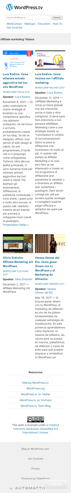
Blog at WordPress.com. (36, 448)
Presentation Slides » (16, 224)
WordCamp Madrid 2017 (49, 283)
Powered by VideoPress (35, 478)
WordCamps (14, 23)
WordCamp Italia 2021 (16, 92)
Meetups (29, 23)
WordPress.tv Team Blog (35, 405)
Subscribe (56, 484)
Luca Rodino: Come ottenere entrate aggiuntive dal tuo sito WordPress (15, 80)
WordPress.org (36, 388)
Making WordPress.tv (35, 382)
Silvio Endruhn (23, 279)
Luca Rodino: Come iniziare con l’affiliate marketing (49, 78)
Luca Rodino (22, 96)
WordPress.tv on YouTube (35, 400)
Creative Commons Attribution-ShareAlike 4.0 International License (36, 428)
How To (57, 23)
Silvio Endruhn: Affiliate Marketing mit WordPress (18, 261)
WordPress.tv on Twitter (35, 394)
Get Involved (14, 27)
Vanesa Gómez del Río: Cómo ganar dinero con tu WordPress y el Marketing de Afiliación (47, 268)
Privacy (35, 468)
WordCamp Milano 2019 (49, 87)
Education (44, 23)
